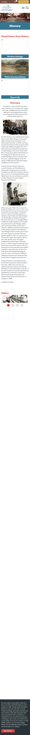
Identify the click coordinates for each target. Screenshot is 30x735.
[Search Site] (27, 7)
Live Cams (4, 2)
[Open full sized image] (15, 299)
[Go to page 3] (17, 305)
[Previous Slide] (4, 299)
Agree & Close (8, 731)
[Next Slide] (25, 299)
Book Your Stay (24, 2)
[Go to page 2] (13, 305)
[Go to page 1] (8, 305)
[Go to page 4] (21, 305)
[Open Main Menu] (23, 8)
